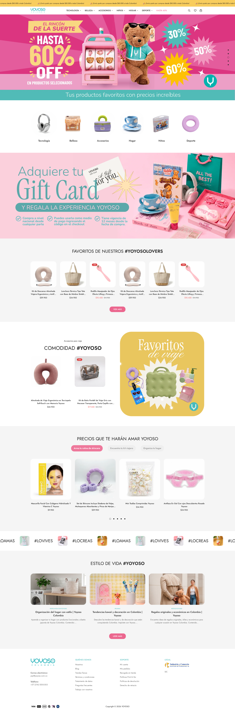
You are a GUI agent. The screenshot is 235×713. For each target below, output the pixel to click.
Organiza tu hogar (152, 448)
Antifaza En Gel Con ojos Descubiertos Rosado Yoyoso (184, 505)
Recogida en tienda (128, 672)
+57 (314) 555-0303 (39, 684)
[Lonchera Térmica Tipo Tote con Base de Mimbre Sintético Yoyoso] (73, 274)
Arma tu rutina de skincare (87, 448)
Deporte (191, 141)
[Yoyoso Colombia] (38, 10)
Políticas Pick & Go (128, 677)
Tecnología (44, 141)
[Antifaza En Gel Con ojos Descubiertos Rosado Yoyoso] (184, 479)
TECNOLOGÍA (72, 10)
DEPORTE (146, 10)
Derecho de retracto (128, 685)
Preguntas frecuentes (83, 685)
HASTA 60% (161, 10)
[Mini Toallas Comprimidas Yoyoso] (139, 479)
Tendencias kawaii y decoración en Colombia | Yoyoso (117, 613)
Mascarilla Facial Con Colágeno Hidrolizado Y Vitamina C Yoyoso (51, 505)
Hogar (132, 141)
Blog (77, 668)
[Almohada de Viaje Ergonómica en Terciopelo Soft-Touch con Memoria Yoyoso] (51, 376)
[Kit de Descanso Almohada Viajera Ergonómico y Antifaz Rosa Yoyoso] (43, 274)
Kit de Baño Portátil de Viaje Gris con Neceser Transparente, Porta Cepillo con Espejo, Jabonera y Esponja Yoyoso (94, 402)
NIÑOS (120, 10)
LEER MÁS (117, 636)
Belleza (73, 141)
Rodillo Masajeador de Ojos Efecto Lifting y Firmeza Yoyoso (103, 293)
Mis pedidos (125, 668)
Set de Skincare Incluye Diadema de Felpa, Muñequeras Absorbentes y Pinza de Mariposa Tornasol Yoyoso (95, 505)
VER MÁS (117, 309)
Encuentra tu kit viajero (121, 448)
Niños (162, 141)
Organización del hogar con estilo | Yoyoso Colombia (58, 613)
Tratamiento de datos (83, 681)
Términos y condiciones (84, 677)
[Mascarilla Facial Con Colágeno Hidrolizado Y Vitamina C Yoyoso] (50, 479)
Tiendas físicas (81, 672)
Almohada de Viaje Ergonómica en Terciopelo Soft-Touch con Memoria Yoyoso (51, 402)
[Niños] (161, 123)
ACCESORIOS (105, 10)
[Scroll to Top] (230, 699)
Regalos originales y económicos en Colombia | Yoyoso (176, 613)
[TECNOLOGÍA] (44, 123)
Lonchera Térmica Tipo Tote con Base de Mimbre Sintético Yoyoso (73, 293)
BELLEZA (89, 10)
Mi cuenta (124, 664)
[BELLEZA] (73, 123)
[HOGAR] (132, 123)
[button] (201, 10)
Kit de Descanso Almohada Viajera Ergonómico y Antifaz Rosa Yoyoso (43, 293)
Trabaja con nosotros (83, 689)
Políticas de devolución (129, 681)
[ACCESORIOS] (102, 123)
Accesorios (103, 141)
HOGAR (132, 10)
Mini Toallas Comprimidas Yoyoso (139, 503)
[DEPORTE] (190, 123)
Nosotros (79, 664)
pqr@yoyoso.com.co (39, 675)
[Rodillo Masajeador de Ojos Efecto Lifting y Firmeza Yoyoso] (103, 274)
